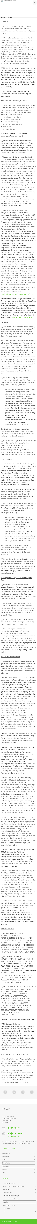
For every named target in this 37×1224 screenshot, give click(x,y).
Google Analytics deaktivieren (22, 317)
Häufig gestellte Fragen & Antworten (14, 1186)
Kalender (4, 1169)
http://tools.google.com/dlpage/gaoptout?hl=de (17, 294)
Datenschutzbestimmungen (11, 1196)
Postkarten (5, 1166)
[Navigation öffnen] (35, 3)
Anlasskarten (6, 1153)
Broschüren (5, 1157)
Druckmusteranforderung (10, 1199)
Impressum (6, 1208)
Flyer (3, 1172)
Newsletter (6, 1189)
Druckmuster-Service (9, 1183)
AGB (4, 1211)
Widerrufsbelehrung (9, 1205)
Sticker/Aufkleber (7, 1163)
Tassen (4, 1160)
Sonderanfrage (7, 1193)
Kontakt (5, 1202)
